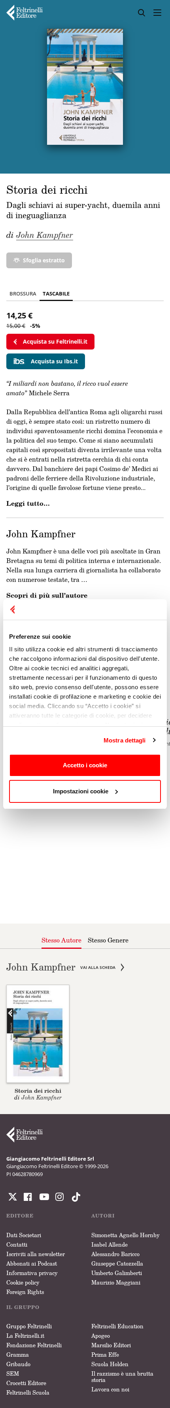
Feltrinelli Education (117, 1326)
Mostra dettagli (125, 740)
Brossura (22, 293)
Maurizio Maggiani (115, 1282)
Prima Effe (105, 1354)
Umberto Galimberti (116, 1273)
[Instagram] (74, 1197)
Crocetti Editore (26, 1383)
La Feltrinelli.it (25, 1335)
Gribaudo (18, 1364)
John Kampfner (44, 235)
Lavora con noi (110, 1389)
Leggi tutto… (28, 503)
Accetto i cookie (85, 765)
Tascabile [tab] (56, 293)
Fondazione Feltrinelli (34, 1345)
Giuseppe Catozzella (117, 1263)
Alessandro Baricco (115, 1254)
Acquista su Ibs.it (54, 361)
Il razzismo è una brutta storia (122, 1376)
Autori (103, 1215)
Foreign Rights (25, 1292)
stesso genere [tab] (108, 940)
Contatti (16, 1244)
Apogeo (100, 1335)
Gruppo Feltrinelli (29, 1326)
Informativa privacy (32, 1273)
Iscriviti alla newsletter (35, 1254)
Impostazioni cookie (80, 791)
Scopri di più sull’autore (46, 595)
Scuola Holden (109, 1364)
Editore (20, 1215)
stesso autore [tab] (61, 940)
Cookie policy (23, 1282)
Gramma (17, 1354)
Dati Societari (23, 1235)
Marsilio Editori (111, 1345)
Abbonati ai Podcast (31, 1263)
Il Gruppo (23, 1307)
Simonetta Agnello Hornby (125, 1235)
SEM (12, 1373)
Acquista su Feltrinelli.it (55, 341)
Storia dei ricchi (38, 1090)
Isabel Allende (109, 1244)
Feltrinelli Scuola (27, 1392)
